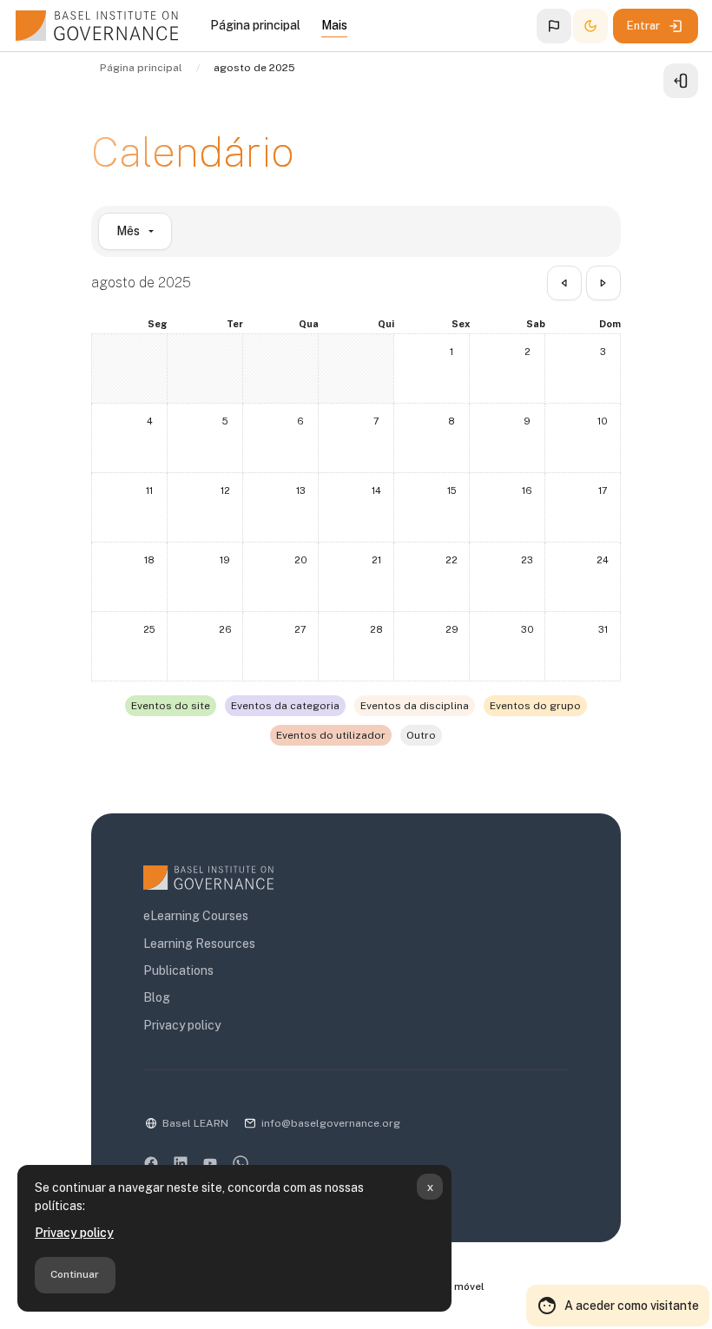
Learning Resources (199, 944)
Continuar (74, 1274)
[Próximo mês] (603, 283)
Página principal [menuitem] (255, 25)
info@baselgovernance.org (330, 1123)
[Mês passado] (564, 283)
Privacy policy (74, 1233)
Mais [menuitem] (334, 25)
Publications (178, 970)
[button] (554, 26)
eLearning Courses (195, 916)
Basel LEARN (195, 1123)
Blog (156, 997)
